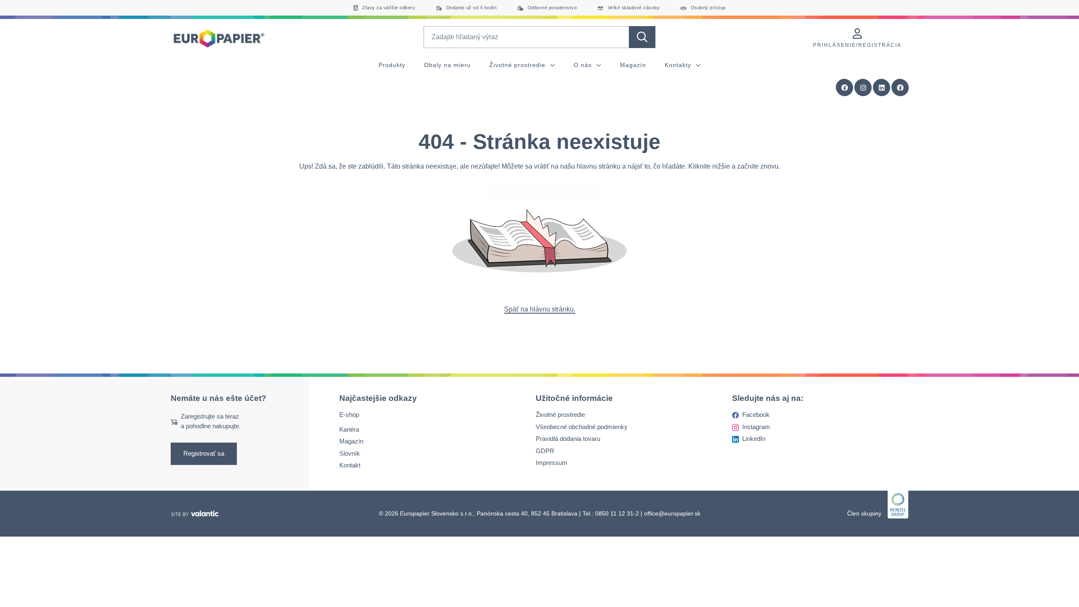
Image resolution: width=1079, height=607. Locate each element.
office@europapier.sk (672, 513)
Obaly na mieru (447, 65)
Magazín (633, 65)
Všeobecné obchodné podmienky (582, 426)
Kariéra (349, 429)
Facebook (756, 415)
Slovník (349, 453)
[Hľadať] (642, 37)
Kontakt (349, 465)
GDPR (545, 450)
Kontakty (679, 65)
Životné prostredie (518, 65)
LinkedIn (753, 439)
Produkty (391, 65)
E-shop (349, 415)
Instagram (756, 426)
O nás (584, 65)
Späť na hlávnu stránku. (539, 309)
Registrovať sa (203, 453)
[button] (900, 87)
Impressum (551, 463)
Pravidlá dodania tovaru (568, 439)
